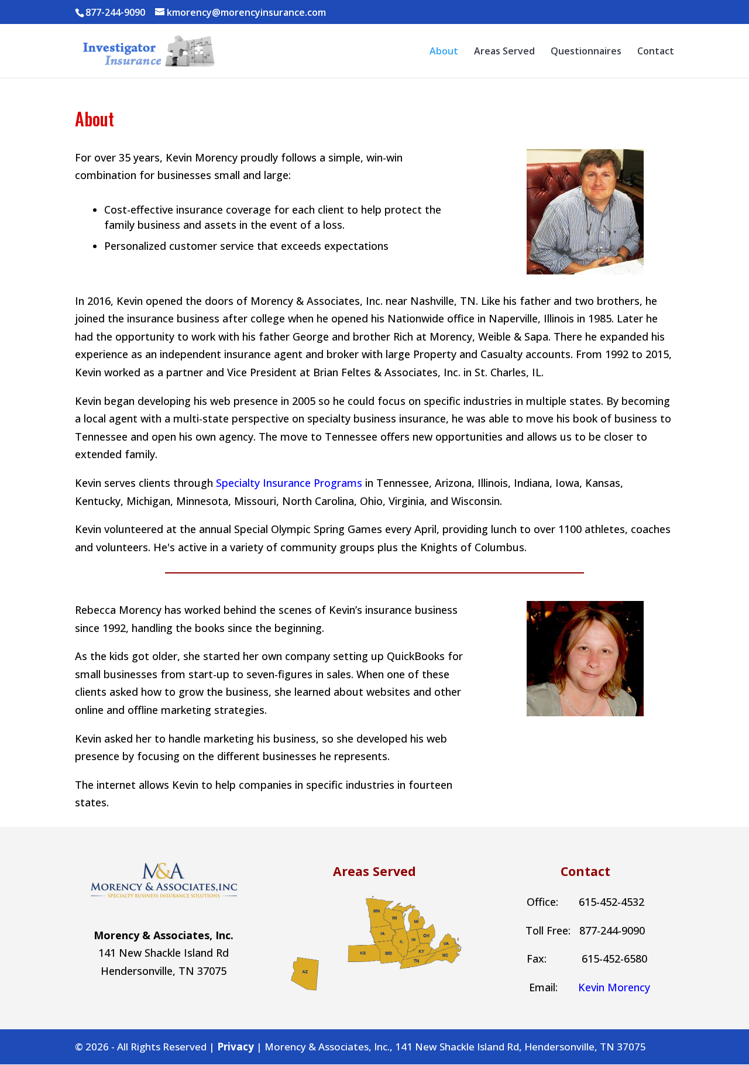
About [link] (444, 52)
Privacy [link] (235, 1046)
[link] (146, 50)
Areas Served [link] (504, 52)
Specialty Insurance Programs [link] (289, 483)
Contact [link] (655, 52)
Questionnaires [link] (586, 52)
